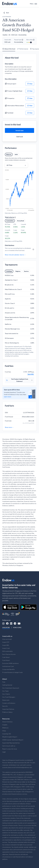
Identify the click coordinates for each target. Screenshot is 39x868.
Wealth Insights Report (9, 737)
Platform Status (7, 712)
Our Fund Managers (8, 697)
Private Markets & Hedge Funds (12, 672)
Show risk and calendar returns (14, 255)
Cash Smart (6, 657)
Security (5, 706)
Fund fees (8, 372)
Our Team (5, 691)
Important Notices (8, 709)
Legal (4, 752)
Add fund (19, 137)
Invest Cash (6, 648)
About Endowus (7, 722)
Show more (8, 427)
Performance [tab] (23, 49)
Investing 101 (6, 734)
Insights (4, 725)
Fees (3, 682)
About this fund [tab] (9, 49)
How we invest (7, 639)
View (30, 84)
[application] (19, 190)
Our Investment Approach (10, 688)
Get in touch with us (8, 746)
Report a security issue (9, 749)
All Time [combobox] (9, 165)
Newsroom (5, 700)
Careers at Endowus (8, 703)
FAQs (4, 731)
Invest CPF (5, 642)
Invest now (20, 130)
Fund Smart (6, 660)
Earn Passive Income (9, 654)
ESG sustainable (7, 651)
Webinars (5, 728)
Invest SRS (5, 645)
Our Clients (6, 694)
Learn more (7, 397)
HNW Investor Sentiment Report (12, 740)
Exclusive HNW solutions (10, 663)
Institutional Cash (8, 666)
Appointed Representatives (11, 743)
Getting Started (7, 685)
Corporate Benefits (8, 669)
